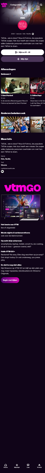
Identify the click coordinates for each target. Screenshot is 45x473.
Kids (2, 159)
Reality (8, 159)
